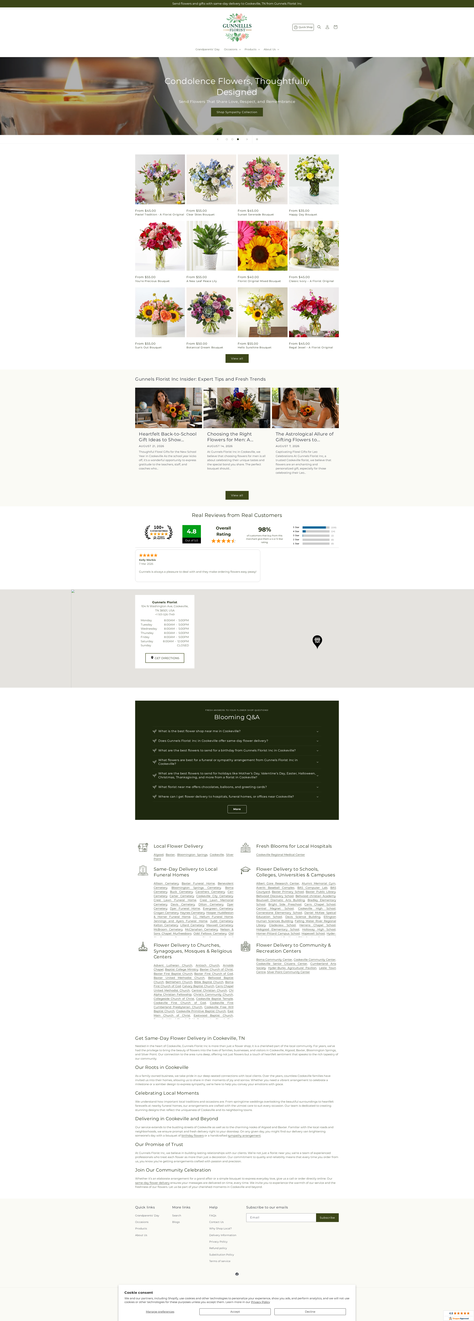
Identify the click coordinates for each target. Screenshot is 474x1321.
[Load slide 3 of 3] (238, 139)
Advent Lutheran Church (173, 965)
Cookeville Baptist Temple (214, 998)
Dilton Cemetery (210, 904)
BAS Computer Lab (312, 887)
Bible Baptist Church (208, 982)
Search (176, 1215)
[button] (232, 49)
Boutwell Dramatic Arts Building (280, 900)
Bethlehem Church (179, 982)
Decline (310, 1311)
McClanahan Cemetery (201, 929)
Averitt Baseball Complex (275, 887)
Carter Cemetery (182, 896)
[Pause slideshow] (256, 139)
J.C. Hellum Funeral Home (213, 916)
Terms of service (219, 1261)
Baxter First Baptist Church (173, 973)
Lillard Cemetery (192, 925)
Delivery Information (222, 1235)
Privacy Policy (260, 1302)
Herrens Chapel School (317, 925)
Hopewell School (313, 933)
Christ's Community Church (213, 994)
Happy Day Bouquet (303, 214)
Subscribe (327, 1217)
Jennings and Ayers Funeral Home (180, 921)
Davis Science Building (302, 916)
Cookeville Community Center (315, 959)
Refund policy (218, 1248)
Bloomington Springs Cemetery (196, 887)
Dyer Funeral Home (185, 908)
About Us (141, 1235)
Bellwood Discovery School (275, 896)
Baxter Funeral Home (198, 883)
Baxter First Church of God (213, 973)
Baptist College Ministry (181, 969)
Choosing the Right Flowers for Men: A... (230, 436)
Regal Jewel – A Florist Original (311, 347)
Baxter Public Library (321, 891)
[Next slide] (247, 139)
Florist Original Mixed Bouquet (259, 281)
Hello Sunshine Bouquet (254, 347)
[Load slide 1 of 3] (227, 139)
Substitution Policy (221, 1254)
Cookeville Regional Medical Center (280, 854)
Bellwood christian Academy (316, 896)
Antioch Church (208, 965)
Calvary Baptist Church (198, 986)
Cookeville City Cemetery (214, 896)
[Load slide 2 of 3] (232, 139)
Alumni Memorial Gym (319, 883)
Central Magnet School (275, 908)
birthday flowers (192, 1135)
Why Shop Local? (220, 1228)
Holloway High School (319, 929)
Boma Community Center (274, 959)
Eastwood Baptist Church (213, 1015)
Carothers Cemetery (210, 891)
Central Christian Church (209, 990)
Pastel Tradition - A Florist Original (159, 214)
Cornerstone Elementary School (279, 912)
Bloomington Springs (192, 854)
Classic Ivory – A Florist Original (311, 281)
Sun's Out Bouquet (148, 347)
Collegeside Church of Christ (174, 998)
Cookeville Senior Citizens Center (281, 963)
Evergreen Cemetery (218, 908)
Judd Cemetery (221, 921)
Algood (158, 854)
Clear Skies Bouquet (200, 214)
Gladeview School (282, 925)
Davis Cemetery (183, 904)
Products (141, 1228)
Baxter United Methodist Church (179, 977)
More (237, 809)
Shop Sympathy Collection (237, 112)
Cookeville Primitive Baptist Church (201, 1011)
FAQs (212, 1215)
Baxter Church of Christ (216, 969)
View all (237, 358)
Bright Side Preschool (284, 904)
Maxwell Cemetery (219, 925)
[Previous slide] (218, 139)
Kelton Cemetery (166, 925)
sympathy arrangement (244, 1135)
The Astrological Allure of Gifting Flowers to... (305, 436)
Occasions (141, 1222)
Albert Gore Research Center (277, 883)
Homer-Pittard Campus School (278, 933)
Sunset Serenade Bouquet (256, 214)
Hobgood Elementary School (277, 929)
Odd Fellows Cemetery (209, 933)
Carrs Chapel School (320, 904)
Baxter (170, 854)
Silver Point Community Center (288, 972)
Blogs (176, 1222)
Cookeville (217, 854)
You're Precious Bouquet (152, 281)
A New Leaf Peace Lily (201, 281)
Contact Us (216, 1222)
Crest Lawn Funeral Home (175, 900)
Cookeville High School (317, 908)
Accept (235, 1311)
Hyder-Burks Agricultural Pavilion (292, 968)
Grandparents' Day (147, 1215)
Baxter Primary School (288, 891)
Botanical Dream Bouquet (204, 347)
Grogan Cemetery (166, 912)
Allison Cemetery (166, 883)
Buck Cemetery (181, 891)
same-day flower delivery (152, 1183)
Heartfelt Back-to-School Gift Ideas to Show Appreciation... (167, 437)
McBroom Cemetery (168, 929)
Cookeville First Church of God (180, 1003)
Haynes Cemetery (192, 912)
